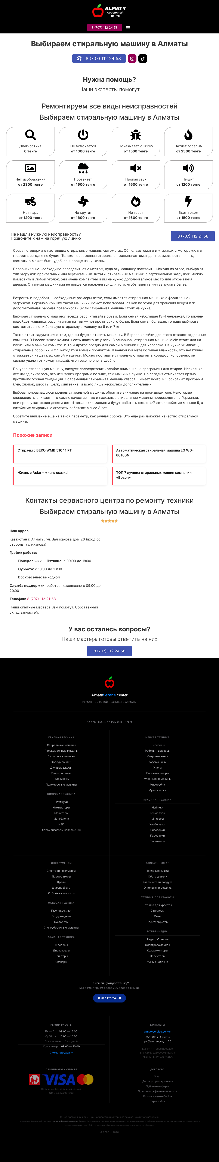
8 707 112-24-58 (109, 998)
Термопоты (157, 813)
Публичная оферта (157, 1086)
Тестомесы (157, 841)
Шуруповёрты (61, 887)
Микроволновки (158, 756)
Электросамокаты (157, 945)
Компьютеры (61, 807)
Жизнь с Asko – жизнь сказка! (43, 472)
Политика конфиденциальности (157, 1091)
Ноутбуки (61, 802)
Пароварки (157, 835)
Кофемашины (157, 762)
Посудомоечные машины (61, 750)
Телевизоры (61, 778)
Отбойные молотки (61, 893)
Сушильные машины (61, 756)
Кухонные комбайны (157, 778)
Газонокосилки (61, 910)
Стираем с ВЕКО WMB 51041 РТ (45, 450)
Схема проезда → (61, 1052)
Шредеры (61, 945)
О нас (157, 1076)
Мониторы (61, 813)
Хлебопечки (157, 824)
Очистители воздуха (158, 887)
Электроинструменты (61, 870)
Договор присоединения (157, 1081)
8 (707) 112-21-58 (41, 599)
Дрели (61, 882)
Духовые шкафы (61, 767)
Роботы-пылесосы (157, 750)
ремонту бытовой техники (64, 1121)
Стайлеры (157, 910)
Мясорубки (157, 784)
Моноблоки (61, 818)
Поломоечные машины (61, 784)
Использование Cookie (157, 1096)
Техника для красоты (157, 905)
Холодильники (61, 762)
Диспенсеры (61, 950)
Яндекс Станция (158, 939)
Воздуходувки (61, 916)
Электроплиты (61, 773)
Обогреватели (157, 876)
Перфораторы (61, 876)
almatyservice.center (157, 1031)
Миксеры (157, 818)
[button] (128, 27)
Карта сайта (157, 1101)
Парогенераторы (157, 773)
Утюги (157, 767)
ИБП (61, 824)
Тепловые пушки (157, 870)
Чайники (157, 807)
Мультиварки (157, 790)
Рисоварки (157, 830)
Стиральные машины (61, 745)
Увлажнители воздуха (157, 882)
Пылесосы (158, 745)
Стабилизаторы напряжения (61, 830)
